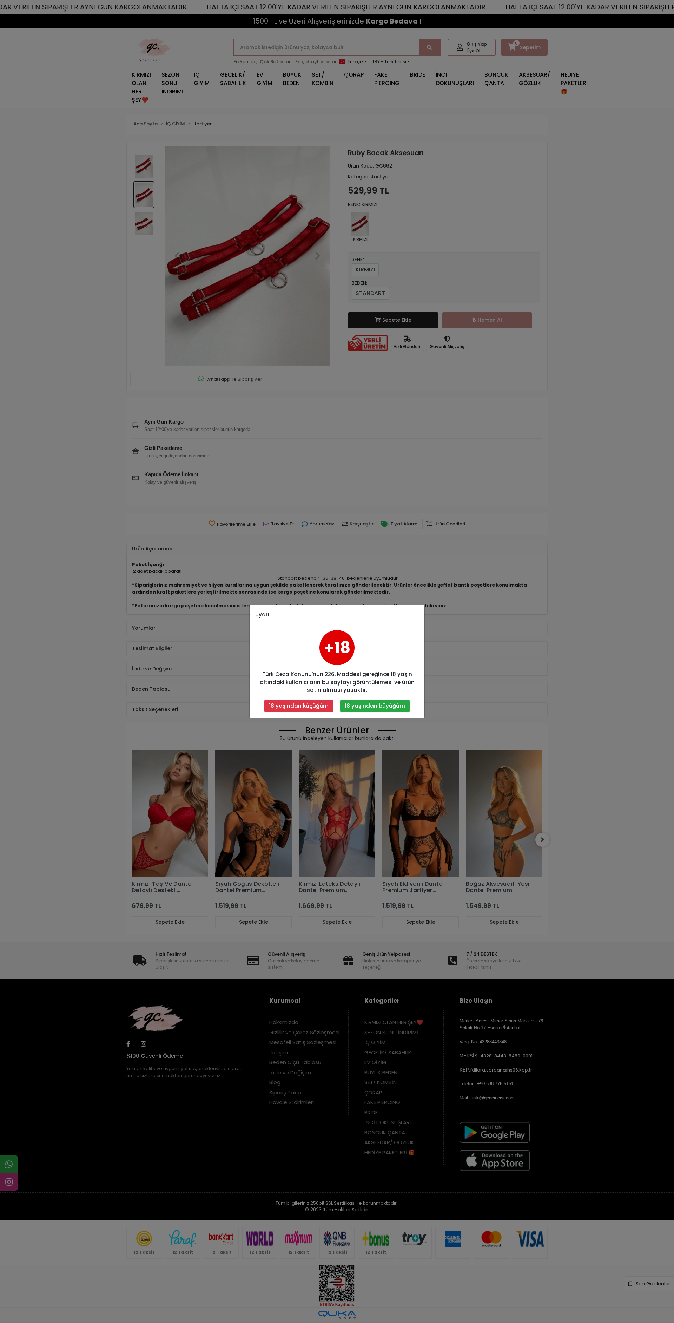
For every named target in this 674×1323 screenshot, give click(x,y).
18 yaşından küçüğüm (299, 705)
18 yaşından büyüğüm (375, 705)
